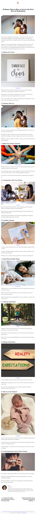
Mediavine (24, 512)
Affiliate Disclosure (17, 511)
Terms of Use (22, 511)
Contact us (12, 511)
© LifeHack (18, 326)
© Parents (18, 128)
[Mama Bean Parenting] (18, 3)
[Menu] (1, 3)
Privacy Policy (5, 511)
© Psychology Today (18, 286)
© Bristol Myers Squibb (18, 164)
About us (8, 511)
